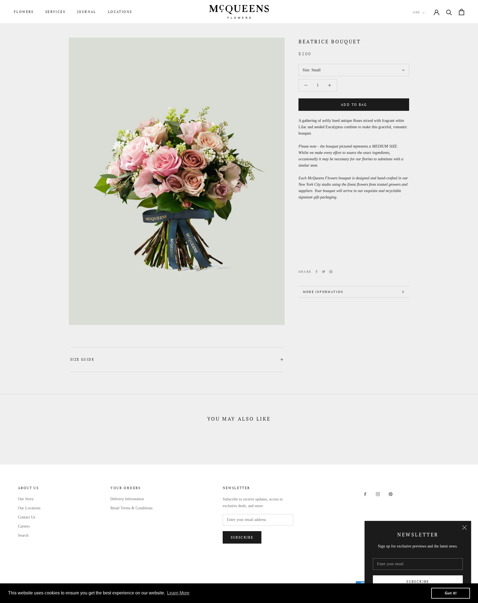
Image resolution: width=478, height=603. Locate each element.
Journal (86, 12)
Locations (120, 12)
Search (23, 535)
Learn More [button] (178, 593)
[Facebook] (316, 271)
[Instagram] (378, 494)
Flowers (24, 12)
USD (416, 12)
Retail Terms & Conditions (131, 508)
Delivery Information (127, 499)
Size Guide (82, 359)
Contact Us (26, 517)
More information (323, 292)
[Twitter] (323, 271)
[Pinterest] (330, 271)
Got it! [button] (451, 593)
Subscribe (417, 582)
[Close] (464, 527)
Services (55, 12)
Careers (24, 526)
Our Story (26, 499)
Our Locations (29, 508)
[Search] (449, 12)
